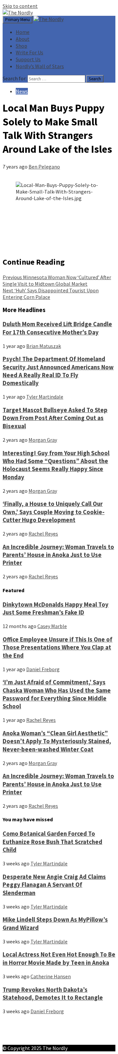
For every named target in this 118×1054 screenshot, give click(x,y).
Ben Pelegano (44, 166)
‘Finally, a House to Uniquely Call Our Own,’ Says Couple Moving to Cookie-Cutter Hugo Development (54, 512)
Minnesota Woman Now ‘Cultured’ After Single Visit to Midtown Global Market (57, 280)
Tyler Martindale (44, 396)
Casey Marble (52, 626)
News (22, 91)
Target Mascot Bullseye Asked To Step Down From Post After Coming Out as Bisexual (55, 418)
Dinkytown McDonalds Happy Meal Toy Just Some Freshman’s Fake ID (55, 608)
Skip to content (20, 6)
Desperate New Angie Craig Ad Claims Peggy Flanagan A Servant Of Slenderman (54, 885)
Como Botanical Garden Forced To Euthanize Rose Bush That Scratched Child (52, 842)
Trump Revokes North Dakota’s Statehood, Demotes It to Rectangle (53, 993)
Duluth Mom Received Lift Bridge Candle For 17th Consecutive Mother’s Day (57, 328)
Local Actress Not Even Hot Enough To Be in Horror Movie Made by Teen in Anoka (59, 958)
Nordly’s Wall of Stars (40, 66)
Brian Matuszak (43, 346)
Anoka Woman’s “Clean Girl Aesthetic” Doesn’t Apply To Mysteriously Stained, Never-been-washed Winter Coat (57, 741)
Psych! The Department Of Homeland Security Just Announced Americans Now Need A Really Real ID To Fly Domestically (58, 371)
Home (23, 32)
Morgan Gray (43, 439)
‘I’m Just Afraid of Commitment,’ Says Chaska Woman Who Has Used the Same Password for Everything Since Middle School (57, 694)
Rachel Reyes (43, 533)
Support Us (28, 59)
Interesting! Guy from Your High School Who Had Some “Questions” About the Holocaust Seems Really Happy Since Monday (56, 465)
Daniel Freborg (43, 669)
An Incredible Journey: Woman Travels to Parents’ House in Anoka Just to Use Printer (58, 555)
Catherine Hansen (50, 976)
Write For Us (29, 52)
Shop (21, 45)
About (23, 39)
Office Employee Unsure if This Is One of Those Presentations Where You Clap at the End (57, 647)
